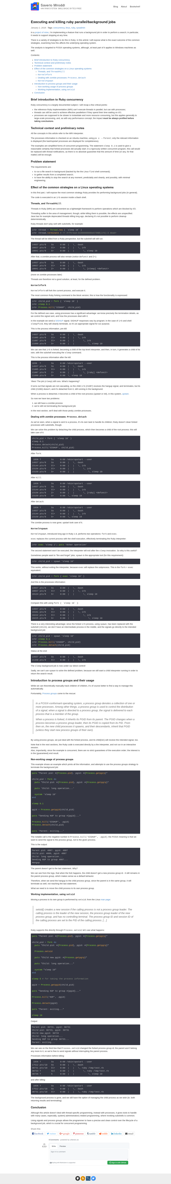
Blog (115, 6)
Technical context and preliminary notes (52, 63)
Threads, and (51, 71)
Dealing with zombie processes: (62, 78)
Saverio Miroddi (53, 5)
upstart (125, 394)
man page (105, 899)
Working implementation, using (56, 89)
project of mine (42, 32)
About (124, 6)
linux (68, 28)
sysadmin (80, 28)
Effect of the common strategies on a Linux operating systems (63, 69)
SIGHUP (59, 321)
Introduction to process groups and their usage (55, 84)
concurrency (59, 28)
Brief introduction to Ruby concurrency (52, 60)
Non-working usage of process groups (55, 87)
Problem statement (43, 66)
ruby (73, 28)
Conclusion (39, 93)
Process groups (49, 693)
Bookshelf (135, 6)
